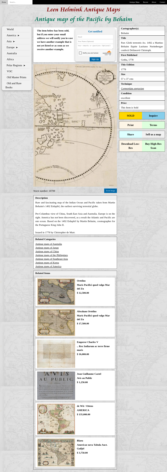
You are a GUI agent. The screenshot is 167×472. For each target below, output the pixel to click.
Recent (145, 2)
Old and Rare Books (13, 85)
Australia (11, 53)
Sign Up (95, 59)
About (154, 2)
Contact (162, 2)
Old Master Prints (15, 77)
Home (4, 2)
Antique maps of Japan (47, 247)
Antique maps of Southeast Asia (51, 258)
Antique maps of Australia (48, 244)
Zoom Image (110, 191)
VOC (8, 71)
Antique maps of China (47, 251)
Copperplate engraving (132, 88)
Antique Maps (135, 2)
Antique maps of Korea (47, 262)
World (9, 29)
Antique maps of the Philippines (51, 255)
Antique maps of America (48, 266)
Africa (9, 59)
